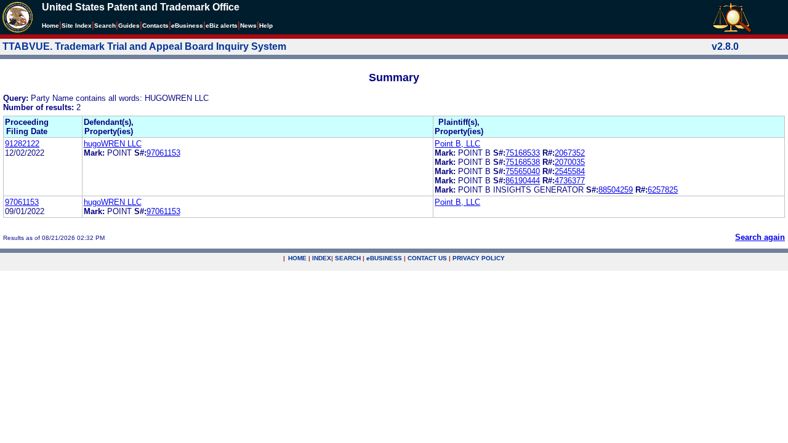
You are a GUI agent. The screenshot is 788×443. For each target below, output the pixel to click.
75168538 (522, 162)
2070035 (570, 162)
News (248, 25)
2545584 (570, 171)
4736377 (570, 180)
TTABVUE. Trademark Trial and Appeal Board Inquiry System (144, 46)
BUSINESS (384, 258)
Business (187, 25)
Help (266, 25)
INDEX (321, 258)
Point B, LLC (457, 143)
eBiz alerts (222, 25)
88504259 (615, 189)
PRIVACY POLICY (478, 258)
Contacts (155, 25)
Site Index (77, 25)
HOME (297, 258)
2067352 (570, 153)
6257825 (663, 189)
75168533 (522, 153)
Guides (129, 25)
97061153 (163, 153)
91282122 (22, 143)
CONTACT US (427, 258)
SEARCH (348, 258)
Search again (760, 237)
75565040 (522, 171)
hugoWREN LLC (113, 143)
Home (50, 25)
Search (105, 25)
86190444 (522, 180)
